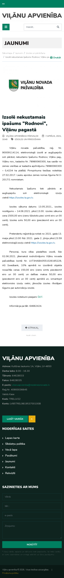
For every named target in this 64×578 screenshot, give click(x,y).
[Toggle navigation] (6, 27)
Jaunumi (19, 53)
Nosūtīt (32, 544)
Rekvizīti (10, 473)
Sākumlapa (7, 53)
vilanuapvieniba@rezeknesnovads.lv (31, 385)
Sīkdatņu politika (15, 444)
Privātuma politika (10, 573)
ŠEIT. (40, 297)
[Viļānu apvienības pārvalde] (32, 17)
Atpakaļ (33, 327)
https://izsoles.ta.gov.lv (21, 197)
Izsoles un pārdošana (35, 53)
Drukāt (57, 57)
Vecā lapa (11, 449)
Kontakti (10, 467)
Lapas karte (12, 438)
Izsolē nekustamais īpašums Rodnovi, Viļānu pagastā (29, 57)
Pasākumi (11, 455)
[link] (21, 197)
